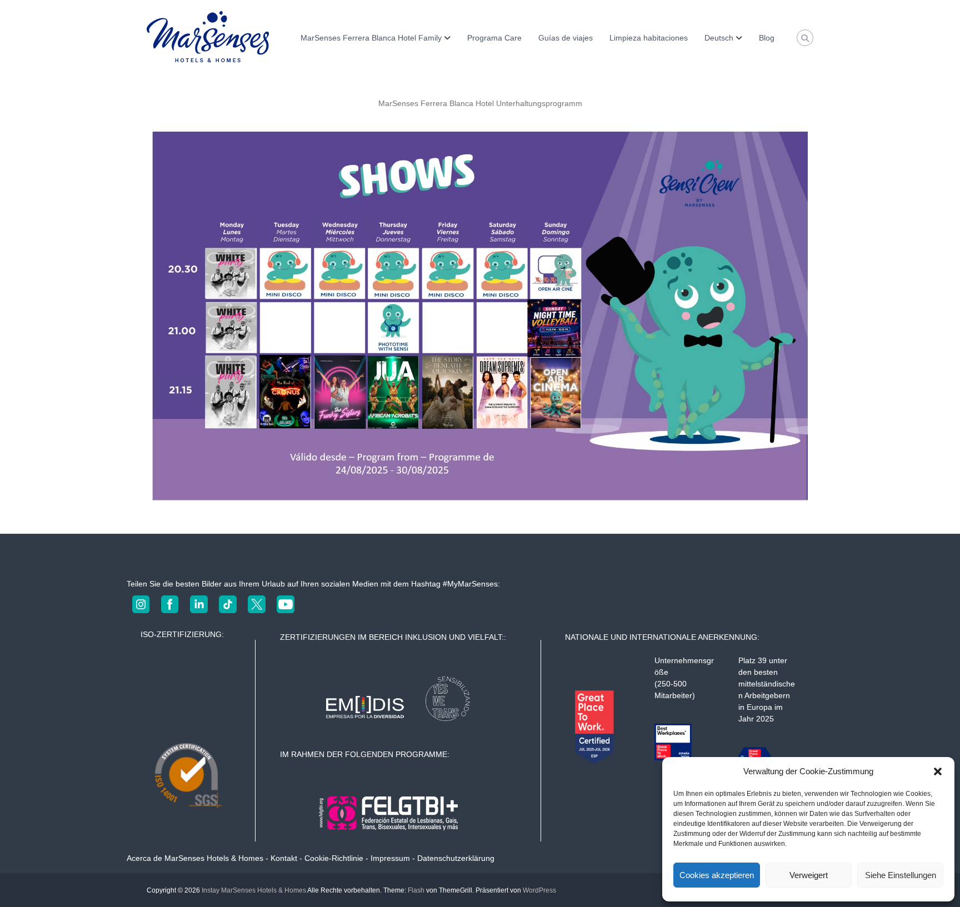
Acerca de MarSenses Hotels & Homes (195, 858)
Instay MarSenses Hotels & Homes (254, 890)
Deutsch (718, 37)
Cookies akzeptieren (716, 875)
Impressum (390, 858)
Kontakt (284, 858)
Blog (766, 37)
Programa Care (494, 37)
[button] (937, 771)
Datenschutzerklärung (455, 858)
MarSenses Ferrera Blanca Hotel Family (371, 37)
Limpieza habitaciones (648, 37)
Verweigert (808, 875)
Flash (416, 890)
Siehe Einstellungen (900, 875)
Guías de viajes (565, 37)
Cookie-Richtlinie (333, 858)
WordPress (539, 890)
